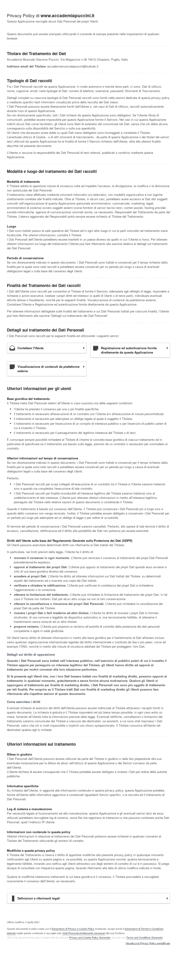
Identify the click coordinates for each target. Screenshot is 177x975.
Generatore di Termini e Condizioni (144, 928)
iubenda (11, 933)
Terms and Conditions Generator (144, 937)
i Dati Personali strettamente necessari (83, 933)
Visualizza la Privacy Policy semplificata (148, 943)
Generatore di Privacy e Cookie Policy (73, 928)
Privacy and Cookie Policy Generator (89, 937)
